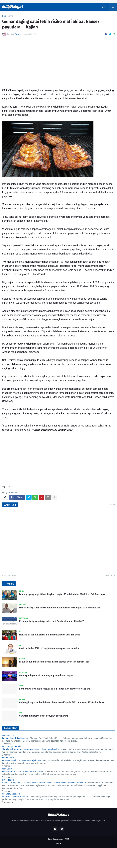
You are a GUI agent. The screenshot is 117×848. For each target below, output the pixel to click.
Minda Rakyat (8, 735)
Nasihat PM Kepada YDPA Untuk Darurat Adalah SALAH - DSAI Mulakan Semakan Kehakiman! (44, 783)
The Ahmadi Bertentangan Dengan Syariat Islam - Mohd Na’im (30, 749)
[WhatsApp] (114, 34)
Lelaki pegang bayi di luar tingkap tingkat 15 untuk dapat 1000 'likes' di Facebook (62, 594)
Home (5, 16)
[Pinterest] (41, 497)
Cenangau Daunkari (11, 794)
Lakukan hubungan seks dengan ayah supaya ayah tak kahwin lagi (54, 661)
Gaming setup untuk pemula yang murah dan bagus (46, 675)
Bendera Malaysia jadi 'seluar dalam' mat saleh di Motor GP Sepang (54, 688)
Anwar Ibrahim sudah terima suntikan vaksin (22, 771)
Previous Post (10, 575)
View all (111, 505)
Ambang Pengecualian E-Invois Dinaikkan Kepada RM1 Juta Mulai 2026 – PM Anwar (62, 702)
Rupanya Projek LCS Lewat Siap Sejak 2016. (21, 760)
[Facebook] (106, 34)
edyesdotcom (8, 780)
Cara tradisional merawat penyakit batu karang (43, 715)
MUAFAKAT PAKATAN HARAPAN (15, 797)
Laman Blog (10, 728)
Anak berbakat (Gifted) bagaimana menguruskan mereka (49, 648)
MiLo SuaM (7, 769)
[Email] (48, 497)
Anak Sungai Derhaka (11, 746)
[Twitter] (110, 34)
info (11, 16)
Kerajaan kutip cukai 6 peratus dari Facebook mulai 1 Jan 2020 (51, 621)
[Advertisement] (58, 63)
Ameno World (8, 758)
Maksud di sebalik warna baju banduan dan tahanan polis (49, 634)
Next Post (109, 575)
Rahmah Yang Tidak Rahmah (15, 738)
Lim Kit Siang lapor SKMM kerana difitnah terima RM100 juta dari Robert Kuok (60, 607)
